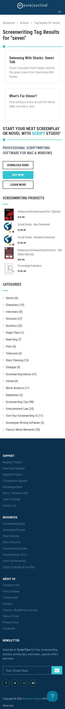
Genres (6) (12, 298)
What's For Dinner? (23, 96)
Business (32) (14, 325)
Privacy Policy (11, 622)
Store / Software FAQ (15, 493)
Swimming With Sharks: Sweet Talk (31, 60)
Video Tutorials (11, 499)
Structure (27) (14, 318)
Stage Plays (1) (15, 332)
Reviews (7, 603)
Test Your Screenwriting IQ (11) (24, 415)
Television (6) (14, 353)
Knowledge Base (12, 487)
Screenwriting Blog (14, 523)
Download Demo (18, 165)
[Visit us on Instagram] (24, 683)
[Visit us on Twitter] (15, 683)
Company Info (11, 585)
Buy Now (18, 175)
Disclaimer (9, 628)
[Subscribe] (56, 670)
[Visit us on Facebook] (6, 683)
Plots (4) (11, 346)
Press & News (11, 591)
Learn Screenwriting (14, 561)
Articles (24, 23)
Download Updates (14, 468)
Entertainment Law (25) (20, 409)
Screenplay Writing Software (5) (25, 422)
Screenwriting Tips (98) (20, 402)
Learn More (18, 184)
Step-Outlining (11, 536)
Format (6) (12, 381)
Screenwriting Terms (15, 554)
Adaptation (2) (14, 395)
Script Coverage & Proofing (19, 567)
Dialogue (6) (13, 367)
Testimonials (10, 597)
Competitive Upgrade (15, 481)
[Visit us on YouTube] (33, 683)
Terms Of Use (11, 616)
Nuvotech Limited (31, 698)
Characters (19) (15, 305)
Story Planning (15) (17, 360)
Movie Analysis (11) (17, 388)
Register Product (13, 462)
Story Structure (12, 542)
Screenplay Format (14, 530)
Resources (9, 23)
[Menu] (59, 11)
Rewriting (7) (13, 339)
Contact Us (9, 505)
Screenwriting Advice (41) (21, 374)
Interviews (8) (14, 312)
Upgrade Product (13, 474)
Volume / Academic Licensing (20, 610)
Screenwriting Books (15, 548)
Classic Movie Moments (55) (23, 429)
